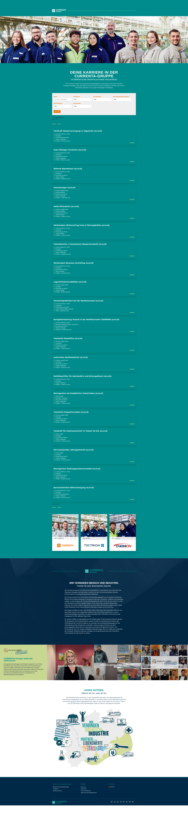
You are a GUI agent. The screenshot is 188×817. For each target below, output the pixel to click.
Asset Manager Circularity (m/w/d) (70, 150)
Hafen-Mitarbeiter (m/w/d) (66, 206)
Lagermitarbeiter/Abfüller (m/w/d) (70, 282)
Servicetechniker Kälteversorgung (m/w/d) (74, 487)
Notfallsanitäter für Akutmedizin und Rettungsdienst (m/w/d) (82, 376)
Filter (57, 111)
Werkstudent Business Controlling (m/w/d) (73, 263)
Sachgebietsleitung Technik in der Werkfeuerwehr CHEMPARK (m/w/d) (86, 319)
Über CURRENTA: (59, 538)
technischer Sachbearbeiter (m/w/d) (71, 357)
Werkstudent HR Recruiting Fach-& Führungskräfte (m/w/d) (81, 225)
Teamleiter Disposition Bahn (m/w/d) (71, 412)
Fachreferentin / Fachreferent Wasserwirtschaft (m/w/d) (80, 244)
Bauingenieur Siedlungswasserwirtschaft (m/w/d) (77, 469)
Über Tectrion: (86, 538)
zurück (54, 124)
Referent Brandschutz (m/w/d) (68, 169)
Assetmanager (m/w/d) (64, 187)
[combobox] (82, 99)
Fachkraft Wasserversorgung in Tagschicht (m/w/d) (78, 131)
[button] (131, 142)
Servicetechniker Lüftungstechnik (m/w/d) (73, 450)
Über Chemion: (116, 538)
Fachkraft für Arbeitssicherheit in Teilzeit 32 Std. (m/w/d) (81, 431)
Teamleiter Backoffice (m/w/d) (68, 338)
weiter (59, 124)
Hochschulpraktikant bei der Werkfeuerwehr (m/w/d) (78, 301)
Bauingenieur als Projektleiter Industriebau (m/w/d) (78, 393)
